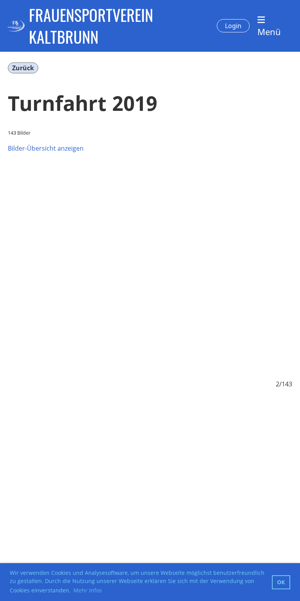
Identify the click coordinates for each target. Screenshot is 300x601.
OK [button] (281, 582)
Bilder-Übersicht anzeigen (46, 148)
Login (233, 25)
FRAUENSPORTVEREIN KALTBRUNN (91, 26)
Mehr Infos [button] (87, 590)
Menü (269, 31)
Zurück (23, 68)
